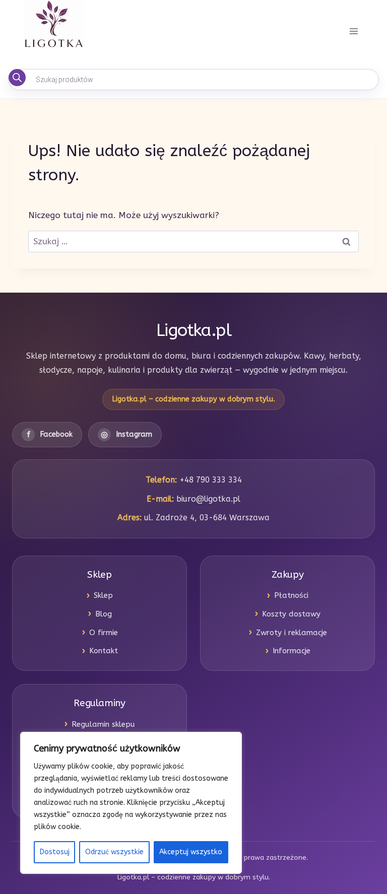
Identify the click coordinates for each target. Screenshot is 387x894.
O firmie (103, 632)
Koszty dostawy (291, 613)
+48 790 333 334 (210, 480)
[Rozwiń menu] (353, 31)
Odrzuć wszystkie (114, 852)
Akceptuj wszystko (190, 852)
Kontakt (103, 650)
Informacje (291, 650)
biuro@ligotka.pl (208, 499)
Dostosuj (55, 852)
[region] (131, 803)
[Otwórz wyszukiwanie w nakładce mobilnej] (193, 79)
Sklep (103, 595)
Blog (103, 613)
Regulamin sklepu (103, 724)
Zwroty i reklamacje (291, 632)
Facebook (50, 434)
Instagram (126, 434)
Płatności (291, 595)
